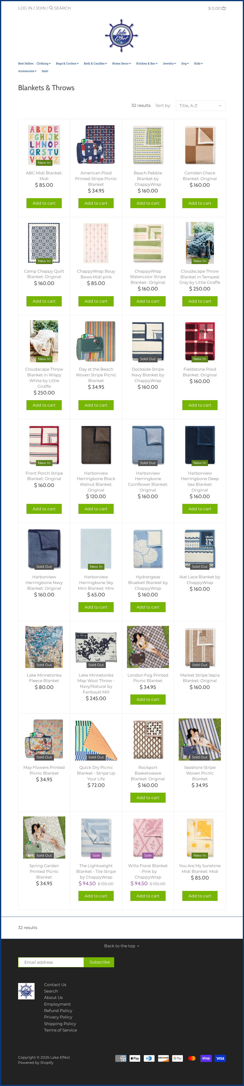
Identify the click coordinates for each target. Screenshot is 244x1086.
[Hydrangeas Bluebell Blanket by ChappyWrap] (148, 549)
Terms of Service (60, 1030)
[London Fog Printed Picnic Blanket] (148, 647)
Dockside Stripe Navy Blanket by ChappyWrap (148, 375)
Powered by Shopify (35, 1062)
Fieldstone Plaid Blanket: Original (200, 372)
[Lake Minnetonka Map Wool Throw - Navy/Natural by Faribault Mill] (96, 647)
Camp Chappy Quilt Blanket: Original (44, 274)
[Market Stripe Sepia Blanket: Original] (200, 647)
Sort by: (163, 105)
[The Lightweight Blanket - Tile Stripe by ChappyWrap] (96, 837)
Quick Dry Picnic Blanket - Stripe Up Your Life (96, 773)
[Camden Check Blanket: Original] (200, 145)
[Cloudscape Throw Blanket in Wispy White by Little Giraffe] (44, 341)
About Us (53, 997)
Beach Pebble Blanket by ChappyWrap (148, 179)
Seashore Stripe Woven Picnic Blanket (200, 773)
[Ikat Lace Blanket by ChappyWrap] (200, 549)
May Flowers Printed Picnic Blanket (44, 770)
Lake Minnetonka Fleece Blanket (44, 678)
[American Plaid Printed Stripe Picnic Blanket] (96, 145)
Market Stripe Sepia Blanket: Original (200, 678)
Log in (25, 8)
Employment (57, 1004)
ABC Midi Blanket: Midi (44, 176)
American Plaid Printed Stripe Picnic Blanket (96, 179)
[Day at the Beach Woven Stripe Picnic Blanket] (96, 341)
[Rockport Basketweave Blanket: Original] (148, 739)
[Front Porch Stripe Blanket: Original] (44, 445)
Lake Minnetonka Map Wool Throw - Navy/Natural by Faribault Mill (96, 683)
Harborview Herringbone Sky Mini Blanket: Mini (96, 583)
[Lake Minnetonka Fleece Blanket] (44, 647)
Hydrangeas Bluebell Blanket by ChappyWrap (148, 583)
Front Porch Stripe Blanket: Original (44, 476)
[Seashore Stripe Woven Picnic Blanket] (200, 739)
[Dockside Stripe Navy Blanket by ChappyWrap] (148, 341)
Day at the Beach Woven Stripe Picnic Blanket (96, 375)
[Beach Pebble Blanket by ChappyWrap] (148, 145)
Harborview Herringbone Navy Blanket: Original (44, 583)
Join (41, 8)
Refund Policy (58, 1010)
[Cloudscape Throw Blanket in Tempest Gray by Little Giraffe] (200, 243)
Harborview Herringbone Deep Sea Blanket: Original (200, 481)
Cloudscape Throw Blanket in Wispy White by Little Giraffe (44, 377)
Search (51, 991)
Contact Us (55, 984)
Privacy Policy (58, 1017)
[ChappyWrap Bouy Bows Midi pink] (96, 243)
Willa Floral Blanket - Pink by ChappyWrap (148, 871)
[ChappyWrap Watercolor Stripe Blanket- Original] (148, 243)
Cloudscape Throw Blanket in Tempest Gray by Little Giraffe (199, 277)
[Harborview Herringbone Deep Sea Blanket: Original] (200, 445)
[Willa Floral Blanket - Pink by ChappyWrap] (148, 837)
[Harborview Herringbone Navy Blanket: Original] (44, 549)
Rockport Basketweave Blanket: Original (148, 773)
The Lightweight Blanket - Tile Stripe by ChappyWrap (96, 871)
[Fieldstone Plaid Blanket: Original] (200, 341)
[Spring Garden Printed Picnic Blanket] (44, 837)
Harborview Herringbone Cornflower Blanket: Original (148, 481)
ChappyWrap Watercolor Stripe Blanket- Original (148, 277)
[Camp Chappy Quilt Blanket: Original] (44, 243)
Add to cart (44, 203)
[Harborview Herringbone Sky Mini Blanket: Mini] (96, 549)
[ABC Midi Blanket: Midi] (44, 145)
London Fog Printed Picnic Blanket (147, 678)
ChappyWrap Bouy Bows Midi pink (96, 274)
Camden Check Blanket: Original (200, 176)
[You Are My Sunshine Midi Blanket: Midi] (200, 837)
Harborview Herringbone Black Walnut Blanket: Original (96, 481)
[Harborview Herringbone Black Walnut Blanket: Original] (96, 445)
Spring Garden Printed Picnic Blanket (44, 871)
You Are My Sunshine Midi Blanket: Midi (200, 868)
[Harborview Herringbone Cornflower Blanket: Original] (148, 445)
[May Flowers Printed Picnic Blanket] (44, 739)
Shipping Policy (60, 1023)
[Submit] (51, 8)
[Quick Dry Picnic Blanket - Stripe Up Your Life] (96, 739)
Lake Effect (60, 1057)
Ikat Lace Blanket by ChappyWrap (199, 580)
